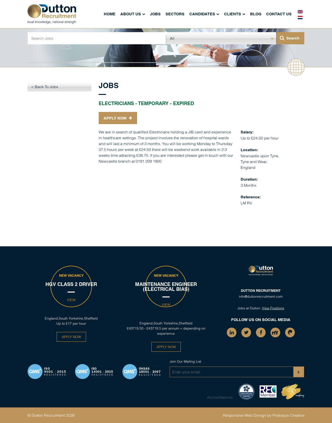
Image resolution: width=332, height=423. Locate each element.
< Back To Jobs (44, 86)
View (71, 300)
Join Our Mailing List (185, 361)
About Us (130, 14)
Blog (255, 14)
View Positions (273, 308)
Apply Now (116, 118)
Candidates (202, 14)
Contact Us (279, 14)
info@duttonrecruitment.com (261, 296)
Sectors (175, 14)
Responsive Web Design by (247, 415)
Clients (232, 14)
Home (109, 14)
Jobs (155, 14)
